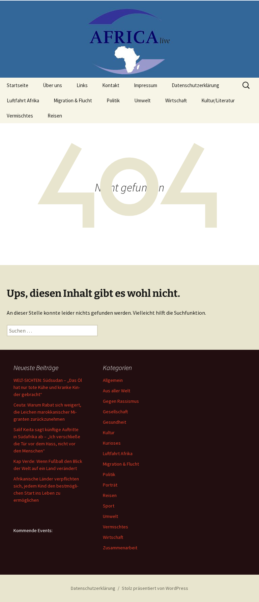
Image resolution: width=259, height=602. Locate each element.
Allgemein (113, 380)
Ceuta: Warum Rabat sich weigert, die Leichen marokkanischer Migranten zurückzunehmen (47, 412)
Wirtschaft (176, 100)
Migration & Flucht (73, 100)
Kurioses (112, 443)
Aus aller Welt (116, 391)
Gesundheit (114, 422)
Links (82, 85)
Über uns (52, 85)
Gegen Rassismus (121, 401)
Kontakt (110, 85)
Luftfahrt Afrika (23, 100)
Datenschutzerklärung (195, 85)
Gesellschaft (115, 412)
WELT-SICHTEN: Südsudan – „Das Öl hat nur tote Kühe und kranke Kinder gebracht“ (47, 387)
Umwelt (142, 100)
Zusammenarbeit (120, 548)
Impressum (145, 85)
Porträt (110, 485)
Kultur (109, 432)
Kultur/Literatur (218, 100)
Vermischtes (20, 115)
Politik (113, 100)
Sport (108, 506)
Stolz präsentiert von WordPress (155, 588)
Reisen (55, 115)
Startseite (17, 85)
